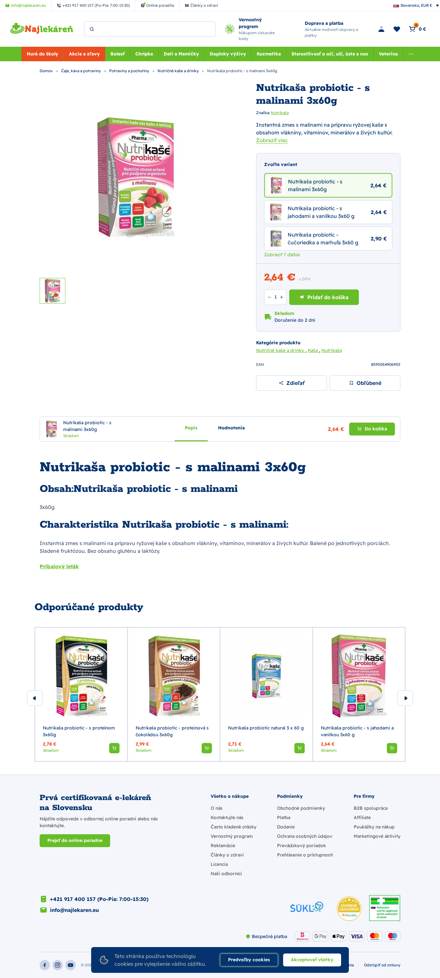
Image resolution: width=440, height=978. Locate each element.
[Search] (91, 29)
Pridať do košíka (328, 297)
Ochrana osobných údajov (304, 836)
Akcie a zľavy (84, 54)
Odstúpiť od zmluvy (382, 965)
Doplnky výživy (228, 54)
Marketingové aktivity (377, 836)
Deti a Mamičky (181, 54)
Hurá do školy (42, 54)
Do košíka (376, 429)
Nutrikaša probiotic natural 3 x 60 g (266, 728)
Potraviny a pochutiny (129, 70)
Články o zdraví (227, 855)
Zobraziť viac (272, 140)
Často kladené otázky (233, 827)
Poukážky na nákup (374, 827)
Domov (47, 70)
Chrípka (144, 54)
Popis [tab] (191, 428)
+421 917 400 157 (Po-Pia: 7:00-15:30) (99, 899)
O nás (217, 808)
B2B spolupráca (370, 808)
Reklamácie (223, 845)
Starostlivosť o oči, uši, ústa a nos (330, 54)
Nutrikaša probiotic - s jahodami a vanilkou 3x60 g (357, 731)
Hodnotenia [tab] (231, 428)
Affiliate (362, 817)
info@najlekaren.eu (74, 910)
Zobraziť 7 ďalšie (282, 255)
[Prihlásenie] (381, 29)
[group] (81, 694)
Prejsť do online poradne (74, 840)
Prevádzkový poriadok (301, 845)
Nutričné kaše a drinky (179, 70)
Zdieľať (295, 383)
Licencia (219, 864)
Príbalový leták (59, 566)
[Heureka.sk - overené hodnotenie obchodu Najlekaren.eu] (349, 908)
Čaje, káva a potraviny (81, 70)
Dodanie (286, 827)
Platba (283, 817)
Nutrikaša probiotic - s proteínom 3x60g (79, 731)
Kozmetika (269, 54)
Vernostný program (232, 836)
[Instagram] (58, 965)
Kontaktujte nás (227, 817)
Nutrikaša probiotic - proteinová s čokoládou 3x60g (172, 731)
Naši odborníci (226, 873)
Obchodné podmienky (301, 808)
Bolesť (117, 54)
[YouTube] (70, 965)
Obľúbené (369, 383)
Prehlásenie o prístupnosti (305, 855)
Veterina (388, 54)
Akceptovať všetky (312, 960)
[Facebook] (45, 965)
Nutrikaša (280, 112)
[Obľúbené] (396, 29)
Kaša (313, 350)
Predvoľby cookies (249, 960)
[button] (114, 748)
